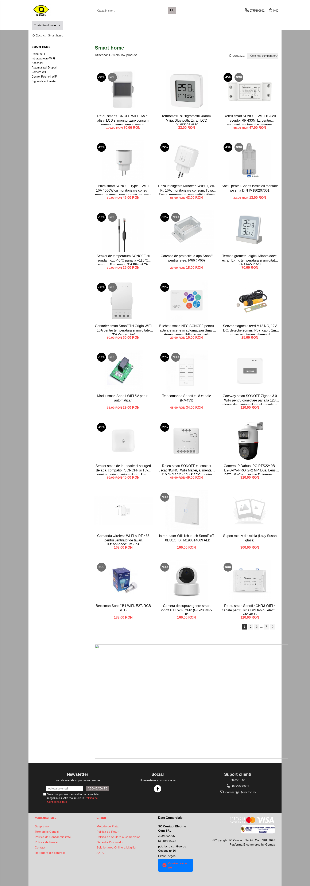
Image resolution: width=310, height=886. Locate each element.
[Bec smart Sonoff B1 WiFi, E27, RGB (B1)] (123, 581)
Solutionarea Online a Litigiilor (116, 847)
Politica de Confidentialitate (53, 837)
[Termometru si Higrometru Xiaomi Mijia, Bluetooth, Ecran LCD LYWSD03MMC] (186, 91)
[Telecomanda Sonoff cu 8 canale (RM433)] (186, 371)
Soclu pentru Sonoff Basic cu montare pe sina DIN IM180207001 (250, 188)
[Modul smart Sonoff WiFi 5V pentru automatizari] (123, 371)
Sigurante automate (43, 81)
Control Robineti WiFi (44, 76)
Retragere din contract (50, 852)
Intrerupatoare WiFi (43, 58)
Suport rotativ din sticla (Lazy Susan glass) (250, 538)
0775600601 (240, 786)
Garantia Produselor (110, 842)
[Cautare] (172, 10)
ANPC (101, 852)
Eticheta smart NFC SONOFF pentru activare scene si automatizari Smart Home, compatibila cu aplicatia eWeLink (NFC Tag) (186, 329)
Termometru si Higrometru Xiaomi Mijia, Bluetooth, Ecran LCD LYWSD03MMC (187, 119)
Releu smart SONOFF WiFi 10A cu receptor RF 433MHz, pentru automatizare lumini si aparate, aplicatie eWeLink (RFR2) (250, 119)
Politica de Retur (108, 831)
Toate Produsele (45, 25)
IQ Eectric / (39, 35)
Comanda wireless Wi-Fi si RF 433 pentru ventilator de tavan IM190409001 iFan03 (123, 539)
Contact (40, 847)
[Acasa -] (53, 10)
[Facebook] (157, 788)
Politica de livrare (46, 842)
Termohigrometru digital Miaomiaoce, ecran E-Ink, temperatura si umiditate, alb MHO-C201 (250, 259)
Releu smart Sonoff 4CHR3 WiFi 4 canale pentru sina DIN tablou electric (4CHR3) (250, 609)
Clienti (101, 817)
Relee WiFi (38, 53)
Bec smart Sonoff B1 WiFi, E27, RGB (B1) (123, 608)
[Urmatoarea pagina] (272, 627)
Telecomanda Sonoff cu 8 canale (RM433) (186, 398)
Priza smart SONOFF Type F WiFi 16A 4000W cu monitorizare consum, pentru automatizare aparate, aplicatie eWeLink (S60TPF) (123, 189)
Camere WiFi (39, 72)
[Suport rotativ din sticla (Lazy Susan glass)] (249, 511)
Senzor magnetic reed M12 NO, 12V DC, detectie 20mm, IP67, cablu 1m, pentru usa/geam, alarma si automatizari (250, 329)
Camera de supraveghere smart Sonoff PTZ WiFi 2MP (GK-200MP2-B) (186, 609)
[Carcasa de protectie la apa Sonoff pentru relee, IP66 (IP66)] (186, 231)
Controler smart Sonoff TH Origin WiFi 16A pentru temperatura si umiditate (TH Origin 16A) (123, 329)
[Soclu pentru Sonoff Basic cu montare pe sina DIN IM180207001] (249, 161)
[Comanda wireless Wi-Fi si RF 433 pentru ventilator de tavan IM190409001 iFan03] (123, 510)
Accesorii (37, 62)
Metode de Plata (108, 826)
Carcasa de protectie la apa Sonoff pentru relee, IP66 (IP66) (186, 258)
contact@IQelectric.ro (240, 792)
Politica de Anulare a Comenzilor (118, 837)
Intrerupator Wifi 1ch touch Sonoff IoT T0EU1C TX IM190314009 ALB (186, 538)
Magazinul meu (46, 817)
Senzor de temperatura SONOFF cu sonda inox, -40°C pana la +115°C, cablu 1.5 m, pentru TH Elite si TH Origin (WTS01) (123, 259)
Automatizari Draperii (44, 67)
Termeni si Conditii (47, 831)
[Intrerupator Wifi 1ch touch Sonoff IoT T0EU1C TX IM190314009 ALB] (186, 511)
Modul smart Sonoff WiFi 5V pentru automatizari (123, 398)
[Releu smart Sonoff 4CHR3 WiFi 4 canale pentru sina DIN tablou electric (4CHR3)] (249, 581)
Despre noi (42, 826)
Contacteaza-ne (177, 865)
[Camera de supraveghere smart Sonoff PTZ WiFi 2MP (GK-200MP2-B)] (186, 581)
